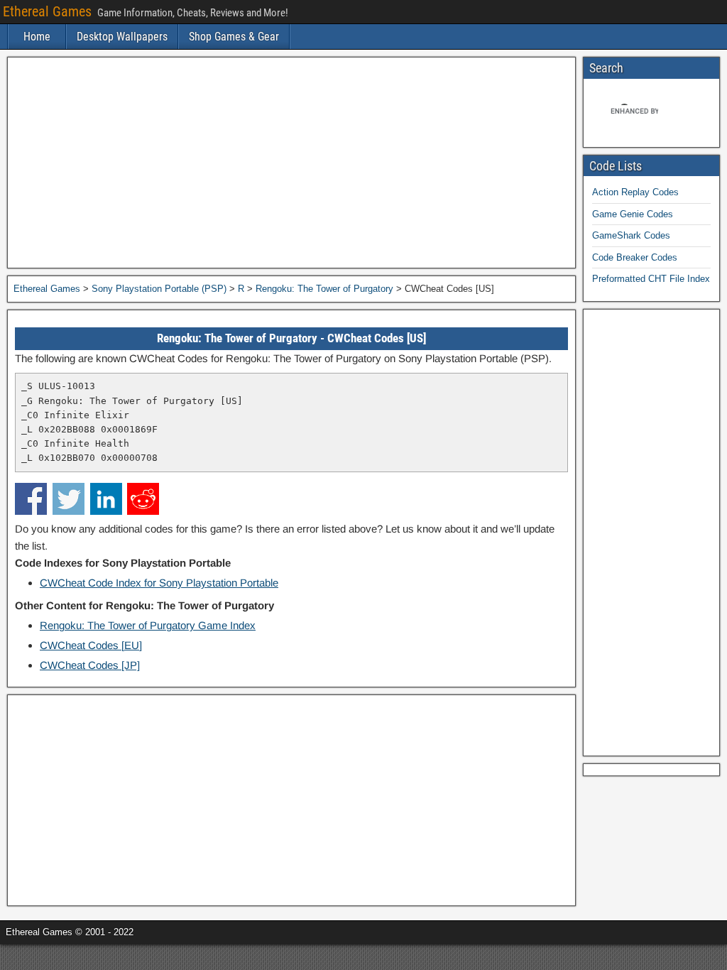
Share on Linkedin (106, 499)
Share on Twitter (68, 499)
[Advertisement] (291, 162)
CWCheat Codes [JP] (90, 665)
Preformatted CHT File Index (651, 278)
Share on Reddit (143, 499)
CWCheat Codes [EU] (91, 645)
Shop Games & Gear (234, 36)
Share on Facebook (31, 499)
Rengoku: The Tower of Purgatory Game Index (148, 625)
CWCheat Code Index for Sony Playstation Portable (159, 583)
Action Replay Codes (635, 192)
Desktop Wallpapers (122, 36)
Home (36, 36)
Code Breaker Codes (634, 257)
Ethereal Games (47, 11)
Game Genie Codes (632, 214)
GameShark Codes (631, 235)
